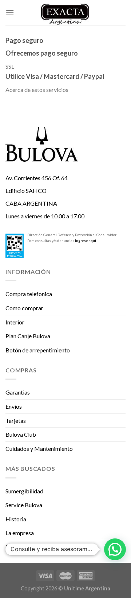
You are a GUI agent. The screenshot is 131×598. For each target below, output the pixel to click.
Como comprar (24, 307)
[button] (115, 549)
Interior (14, 322)
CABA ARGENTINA (31, 203)
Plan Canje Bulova (27, 335)
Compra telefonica (28, 293)
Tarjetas (15, 420)
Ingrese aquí (85, 240)
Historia (15, 519)
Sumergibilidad (24, 491)
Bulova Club (20, 434)
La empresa (19, 532)
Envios (13, 406)
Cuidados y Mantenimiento (39, 448)
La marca (16, 547)
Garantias (17, 392)
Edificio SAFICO (26, 190)
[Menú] (9, 12)
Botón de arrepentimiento (37, 350)
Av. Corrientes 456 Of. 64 (36, 177)
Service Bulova (23, 504)
